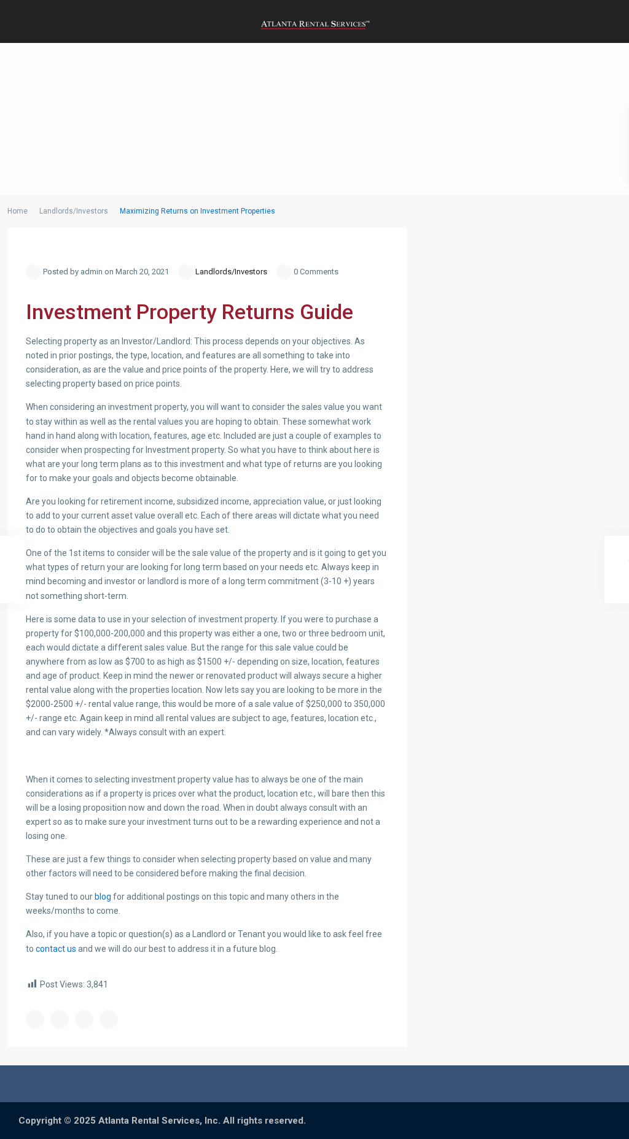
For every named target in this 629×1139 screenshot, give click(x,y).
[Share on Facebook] (35, 1019)
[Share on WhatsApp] (84, 1019)
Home (17, 211)
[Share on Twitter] (59, 1019)
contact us (56, 949)
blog (103, 897)
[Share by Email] (109, 1019)
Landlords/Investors (73, 211)
